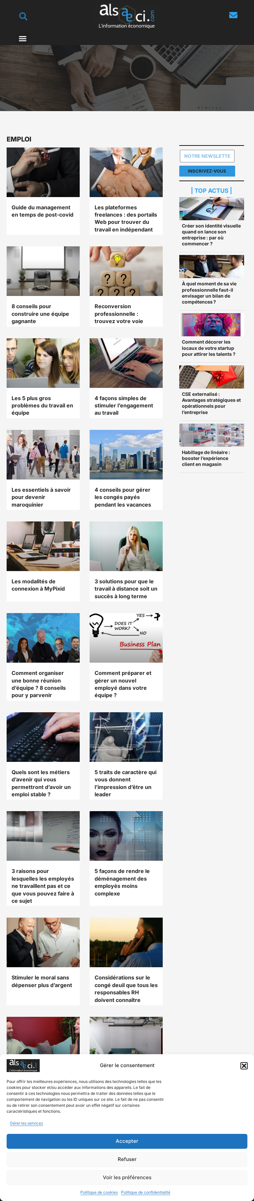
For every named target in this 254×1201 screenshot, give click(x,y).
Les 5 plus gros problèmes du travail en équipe (42, 405)
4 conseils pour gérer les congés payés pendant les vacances (123, 497)
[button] (244, 1065)
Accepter (127, 1141)
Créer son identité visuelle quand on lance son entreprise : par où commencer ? (211, 235)
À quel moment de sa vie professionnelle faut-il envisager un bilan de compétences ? (209, 293)
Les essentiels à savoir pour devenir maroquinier (41, 497)
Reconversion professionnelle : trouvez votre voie (119, 313)
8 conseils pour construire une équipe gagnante (40, 313)
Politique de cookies (99, 1192)
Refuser (127, 1159)
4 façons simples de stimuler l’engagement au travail (124, 405)
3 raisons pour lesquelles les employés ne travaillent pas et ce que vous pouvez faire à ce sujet (43, 886)
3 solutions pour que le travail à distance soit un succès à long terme (126, 589)
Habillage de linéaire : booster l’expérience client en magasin (206, 458)
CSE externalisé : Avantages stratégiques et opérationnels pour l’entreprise (211, 403)
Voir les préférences (127, 1177)
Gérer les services (26, 1123)
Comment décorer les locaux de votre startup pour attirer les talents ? (208, 347)
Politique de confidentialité (145, 1192)
